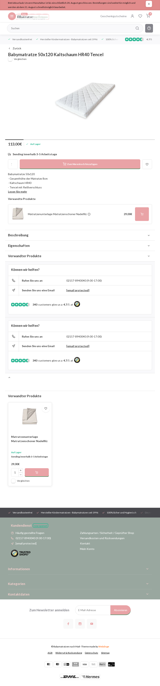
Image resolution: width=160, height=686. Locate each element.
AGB (50, 652)
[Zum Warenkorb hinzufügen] (142, 214)
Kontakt (85, 543)
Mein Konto (87, 548)
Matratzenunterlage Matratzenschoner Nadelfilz (29, 439)
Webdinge (103, 646)
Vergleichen (20, 59)
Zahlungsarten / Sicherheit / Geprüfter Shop (107, 532)
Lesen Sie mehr (17, 191)
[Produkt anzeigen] (37, 472)
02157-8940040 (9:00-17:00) (84, 280)
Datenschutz (91, 652)
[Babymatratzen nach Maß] (32, 16)
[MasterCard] (48, 664)
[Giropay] (66, 664)
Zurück (17, 48)
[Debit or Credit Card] (111, 664)
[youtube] (92, 624)
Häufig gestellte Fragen (30, 532)
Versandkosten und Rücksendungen (102, 538)
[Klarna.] (75, 664)
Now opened (40, 526)
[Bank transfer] (93, 664)
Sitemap (105, 652)
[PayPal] (102, 664)
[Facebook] (68, 624)
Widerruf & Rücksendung (68, 652)
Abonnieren (120, 610)
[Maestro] (57, 664)
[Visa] (84, 664)
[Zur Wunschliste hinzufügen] (46, 408)
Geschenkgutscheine (113, 16)
